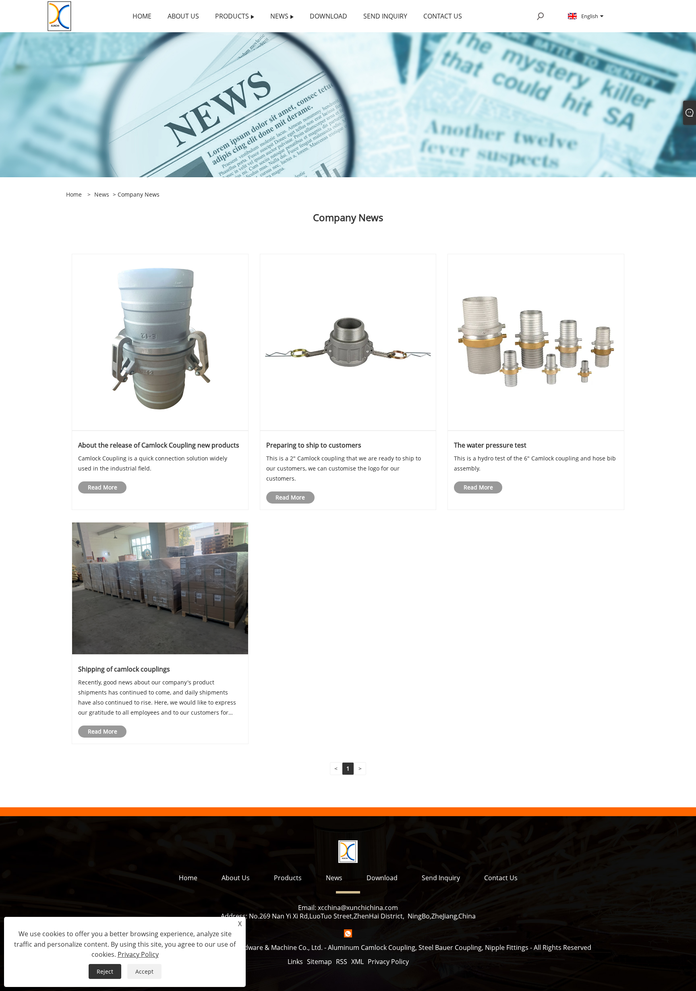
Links (295, 961)
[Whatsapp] (348, 933)
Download (382, 877)
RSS (341, 961)
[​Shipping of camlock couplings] (160, 588)
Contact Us (501, 877)
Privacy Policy (388, 961)
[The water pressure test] (536, 342)
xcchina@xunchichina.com (358, 907)
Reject (105, 971)
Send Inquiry (441, 877)
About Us (236, 877)
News (101, 194)
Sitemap (319, 961)
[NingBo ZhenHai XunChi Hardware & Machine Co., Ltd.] (60, 15)
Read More (102, 487)
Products (288, 877)
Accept (144, 971)
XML (357, 961)
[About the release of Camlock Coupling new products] (160, 342)
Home (188, 877)
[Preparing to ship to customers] (348, 342)
